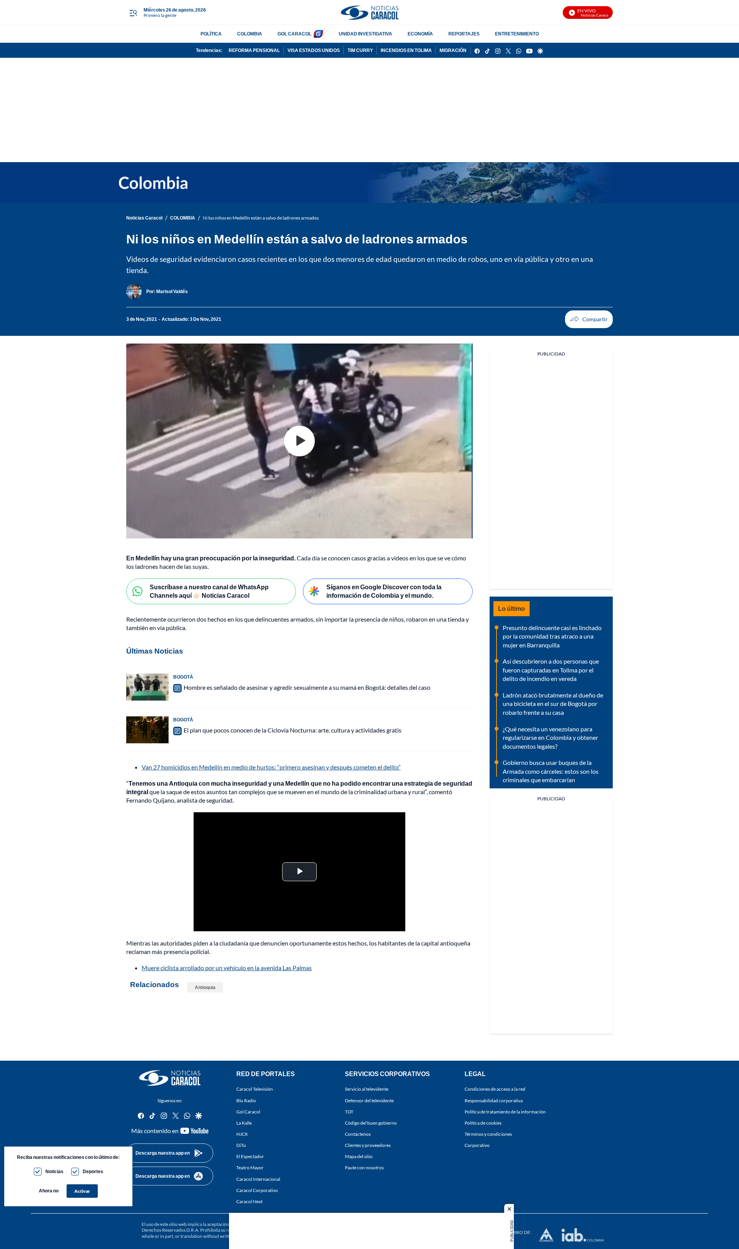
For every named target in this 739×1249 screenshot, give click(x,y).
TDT (349, 1112)
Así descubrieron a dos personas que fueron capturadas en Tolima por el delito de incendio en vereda (551, 669)
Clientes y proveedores (368, 1145)
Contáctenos (358, 1134)
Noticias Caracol (144, 218)
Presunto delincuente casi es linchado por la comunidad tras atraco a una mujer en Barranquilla (552, 636)
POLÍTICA (211, 34)
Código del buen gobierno (371, 1123)
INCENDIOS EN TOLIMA (406, 50)
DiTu (241, 1145)
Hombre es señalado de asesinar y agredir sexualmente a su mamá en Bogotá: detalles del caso (307, 687)
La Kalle (244, 1123)
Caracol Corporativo (257, 1190)
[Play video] (299, 441)
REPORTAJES (464, 34)
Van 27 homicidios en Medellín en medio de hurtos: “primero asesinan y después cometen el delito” (271, 767)
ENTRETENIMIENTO (517, 34)
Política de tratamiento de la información (505, 1112)
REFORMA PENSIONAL (254, 50)
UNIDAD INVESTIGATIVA (365, 34)
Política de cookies (483, 1123)
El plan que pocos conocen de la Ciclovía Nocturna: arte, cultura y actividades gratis (292, 730)
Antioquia (205, 987)
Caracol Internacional (258, 1179)
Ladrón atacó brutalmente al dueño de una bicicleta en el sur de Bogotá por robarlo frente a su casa (553, 703)
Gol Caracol (248, 1112)
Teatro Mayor (250, 1168)
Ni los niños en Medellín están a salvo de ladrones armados (261, 218)
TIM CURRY (360, 50)
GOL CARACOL (294, 34)
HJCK (242, 1134)
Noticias (54, 1171)
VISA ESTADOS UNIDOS (314, 50)
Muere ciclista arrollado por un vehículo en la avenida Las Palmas (227, 967)
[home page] (369, 12)
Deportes (93, 1171)
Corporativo (477, 1145)
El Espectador (250, 1157)
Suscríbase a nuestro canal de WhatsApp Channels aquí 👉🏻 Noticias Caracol (209, 591)
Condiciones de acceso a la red (495, 1089)
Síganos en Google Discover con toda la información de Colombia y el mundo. (383, 591)
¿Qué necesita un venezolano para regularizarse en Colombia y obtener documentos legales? (550, 737)
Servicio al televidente (366, 1089)
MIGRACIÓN (453, 50)
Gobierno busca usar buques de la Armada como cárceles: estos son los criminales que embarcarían (551, 771)
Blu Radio (246, 1100)
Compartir (589, 319)
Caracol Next (249, 1201)
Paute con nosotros (364, 1168)
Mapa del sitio (359, 1157)
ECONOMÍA (420, 34)
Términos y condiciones (488, 1134)
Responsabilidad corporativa (494, 1100)
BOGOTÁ (183, 677)
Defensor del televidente (369, 1100)
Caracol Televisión (254, 1089)
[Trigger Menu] (133, 13)
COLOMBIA (249, 34)
